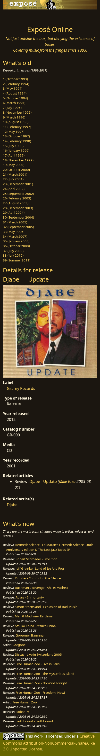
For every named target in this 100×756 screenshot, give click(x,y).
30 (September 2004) (18, 217)
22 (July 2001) (13, 179)
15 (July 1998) (13, 146)
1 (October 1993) (15, 79)
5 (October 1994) (15, 98)
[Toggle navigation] (15, 16)
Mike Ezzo (67, 481)
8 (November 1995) (17, 112)
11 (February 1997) (17, 127)
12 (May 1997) (13, 131)
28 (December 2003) (18, 208)
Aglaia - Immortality (30, 597)
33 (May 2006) (13, 231)
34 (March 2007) (15, 236)
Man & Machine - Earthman (34, 616)
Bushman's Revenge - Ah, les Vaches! (41, 587)
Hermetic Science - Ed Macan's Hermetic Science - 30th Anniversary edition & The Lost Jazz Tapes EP (49, 547)
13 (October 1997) (16, 136)
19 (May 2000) (13, 165)
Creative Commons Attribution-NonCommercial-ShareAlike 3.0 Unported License (49, 742)
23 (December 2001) (18, 184)
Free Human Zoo (24, 702)
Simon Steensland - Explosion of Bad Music (46, 607)
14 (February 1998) (17, 141)
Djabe (12, 504)
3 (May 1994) (12, 88)
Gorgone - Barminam (31, 635)
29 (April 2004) (14, 212)
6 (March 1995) (14, 103)
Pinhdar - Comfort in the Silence (38, 578)
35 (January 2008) (16, 241)
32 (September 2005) (18, 227)
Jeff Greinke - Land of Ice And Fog (40, 568)
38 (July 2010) (13, 255)
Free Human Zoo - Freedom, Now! (40, 692)
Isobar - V (22, 711)
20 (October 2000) (16, 169)
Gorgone (18, 645)
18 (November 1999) (18, 160)
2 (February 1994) (16, 84)
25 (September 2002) (18, 193)
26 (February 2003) (17, 198)
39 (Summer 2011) (16, 260)
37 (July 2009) (13, 251)
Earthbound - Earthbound (34, 721)
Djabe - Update (43, 481)
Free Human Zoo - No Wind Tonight (41, 683)
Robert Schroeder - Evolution (36, 559)
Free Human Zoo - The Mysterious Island (45, 673)
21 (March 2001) (15, 174)
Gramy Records (21, 388)
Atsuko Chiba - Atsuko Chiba (35, 626)
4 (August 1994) (14, 93)
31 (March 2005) (15, 222)
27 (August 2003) (15, 203)
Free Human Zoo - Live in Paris (37, 664)
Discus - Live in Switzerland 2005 (38, 654)
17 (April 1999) (14, 155)
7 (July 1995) (12, 107)
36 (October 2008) (16, 246)
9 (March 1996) (14, 117)
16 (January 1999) (16, 150)
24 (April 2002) (14, 189)
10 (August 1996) (15, 122)
